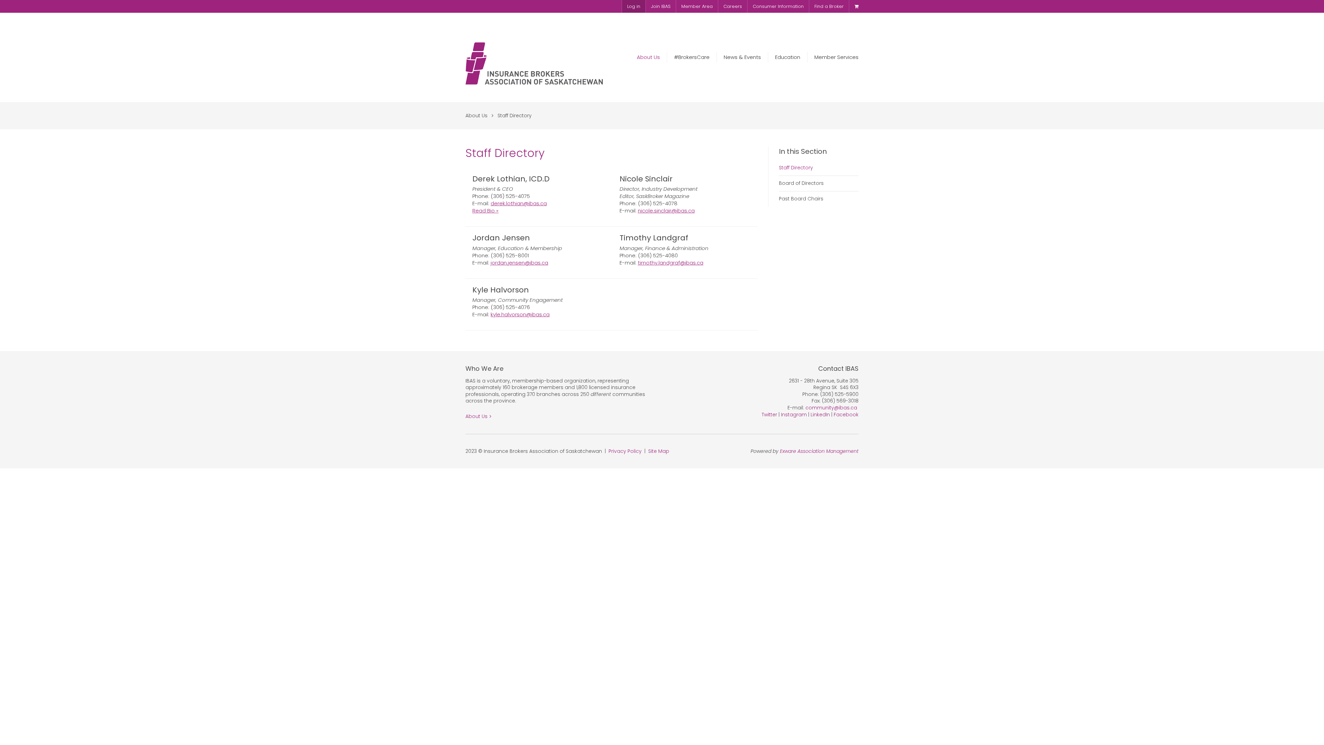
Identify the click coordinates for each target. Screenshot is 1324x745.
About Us (648, 57)
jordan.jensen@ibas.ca (519, 262)
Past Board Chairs (801, 198)
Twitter (769, 414)
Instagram (794, 414)
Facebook (846, 414)
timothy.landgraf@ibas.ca (670, 262)
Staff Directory (515, 115)
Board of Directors (801, 183)
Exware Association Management (819, 451)
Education (787, 57)
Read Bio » (485, 210)
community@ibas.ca (831, 407)
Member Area (697, 6)
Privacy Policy (625, 451)
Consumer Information (778, 6)
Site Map (658, 451)
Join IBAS (661, 6)
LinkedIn (820, 414)
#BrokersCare (692, 57)
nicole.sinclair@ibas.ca (666, 210)
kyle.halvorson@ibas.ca (520, 314)
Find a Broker (829, 6)
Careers (732, 6)
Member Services (836, 57)
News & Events (742, 57)
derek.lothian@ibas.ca (519, 203)
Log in (633, 6)
